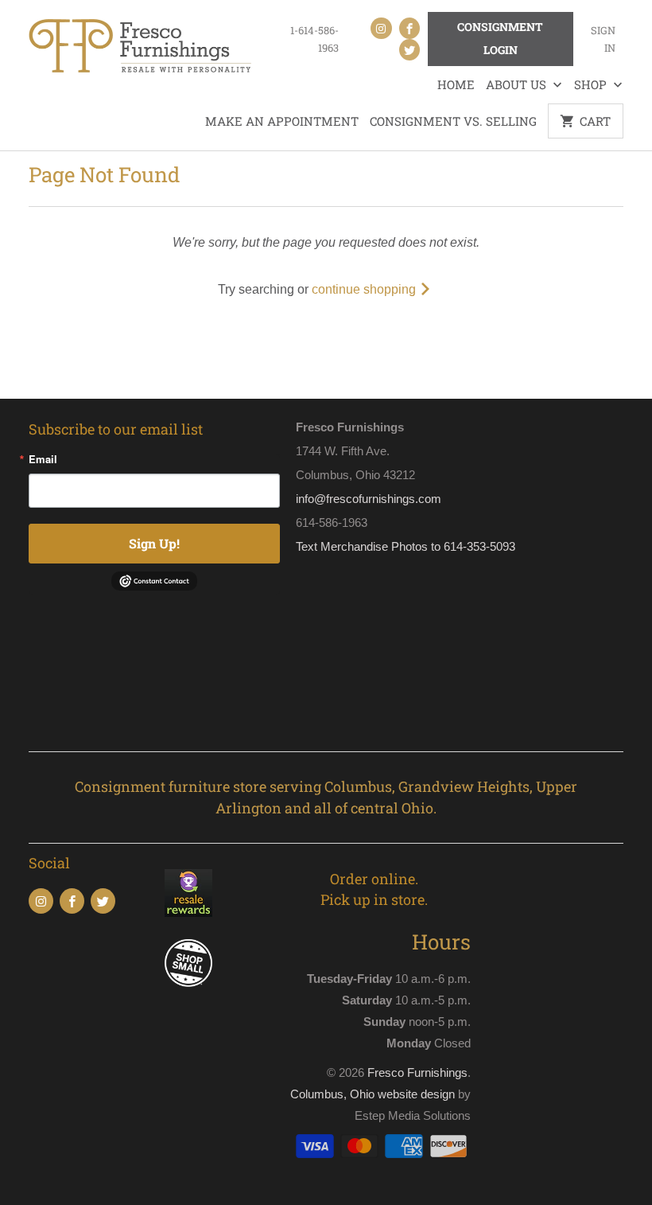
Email (43, 459)
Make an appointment (282, 121)
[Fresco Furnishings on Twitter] (409, 49)
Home (456, 84)
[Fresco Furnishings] (140, 48)
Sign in (603, 39)
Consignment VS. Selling (453, 121)
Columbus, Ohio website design (372, 1094)
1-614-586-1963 (314, 39)
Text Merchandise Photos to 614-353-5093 (405, 546)
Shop (592, 84)
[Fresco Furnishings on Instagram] (381, 28)
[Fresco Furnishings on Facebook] (409, 28)
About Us (517, 84)
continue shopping (365, 289)
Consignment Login (500, 38)
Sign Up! (154, 543)
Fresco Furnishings (417, 1072)
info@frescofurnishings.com (368, 498)
